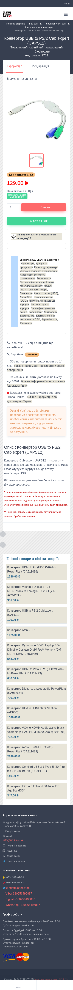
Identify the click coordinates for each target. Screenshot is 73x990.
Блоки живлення (45, 315)
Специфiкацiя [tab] (40, 66)
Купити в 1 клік (38, 220)
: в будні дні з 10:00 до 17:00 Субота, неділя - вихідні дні (31, 923)
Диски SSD (26, 297)
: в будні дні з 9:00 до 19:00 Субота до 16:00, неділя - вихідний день (26, 932)
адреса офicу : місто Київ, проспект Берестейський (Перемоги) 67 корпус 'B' (34, 824)
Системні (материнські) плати (37, 282)
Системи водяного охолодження (39, 271)
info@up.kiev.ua (13, 840)
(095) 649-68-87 (14, 882)
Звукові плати (49, 319)
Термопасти (44, 278)
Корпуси (33, 300)
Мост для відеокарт (31, 285)
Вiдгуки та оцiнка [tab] (22, 78)
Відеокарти (26, 293)
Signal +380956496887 (20, 899)
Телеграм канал (15, 861)
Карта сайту (12, 855)
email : (9, 836)
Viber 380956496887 (18, 893)
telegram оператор (17, 887)
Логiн (66, 3)
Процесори (27, 263)
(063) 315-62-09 (14, 877)
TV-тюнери (26, 323)
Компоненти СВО (30, 319)
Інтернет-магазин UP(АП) (51, 979)
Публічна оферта (15, 845)
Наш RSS (11, 850)
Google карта (13, 831)
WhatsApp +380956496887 (22, 904)
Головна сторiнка (15, 23)
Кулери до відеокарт (46, 267)
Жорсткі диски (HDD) (46, 293)
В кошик (45, 207)
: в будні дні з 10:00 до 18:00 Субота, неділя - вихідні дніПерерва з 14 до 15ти (27, 943)
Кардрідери (35, 311)
